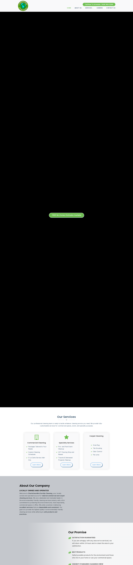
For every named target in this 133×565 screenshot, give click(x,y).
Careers (100, 8)
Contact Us (110, 8)
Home (69, 8)
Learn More (36, 465)
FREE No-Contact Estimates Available (66, 215)
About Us (78, 8)
